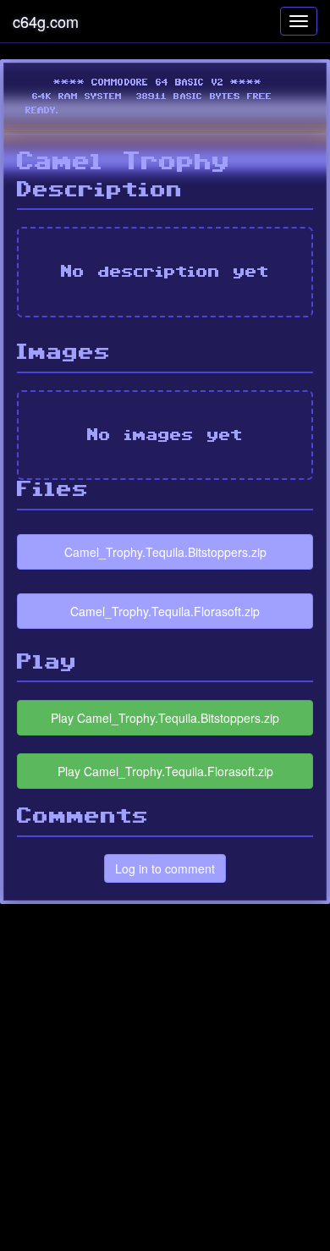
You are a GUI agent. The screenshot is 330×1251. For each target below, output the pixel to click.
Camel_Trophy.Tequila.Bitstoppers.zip (165, 551)
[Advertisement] (165, 1077)
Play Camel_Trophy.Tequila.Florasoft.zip (165, 771)
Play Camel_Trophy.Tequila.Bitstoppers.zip (165, 717)
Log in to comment (165, 868)
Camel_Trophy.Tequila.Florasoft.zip (165, 611)
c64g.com (46, 21)
